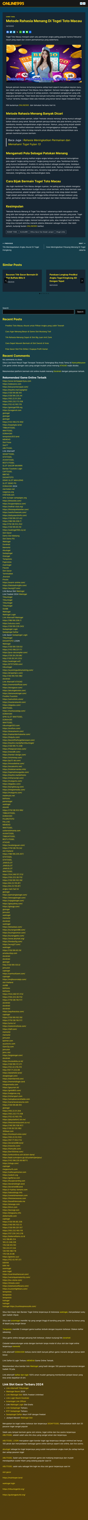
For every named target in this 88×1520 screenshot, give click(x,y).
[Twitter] (84, 3)
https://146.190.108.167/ (13, 1125)
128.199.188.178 (9, 1251)
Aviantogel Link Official (16, 1401)
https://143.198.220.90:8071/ (15, 1160)
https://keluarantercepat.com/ (15, 387)
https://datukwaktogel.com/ (14, 693)
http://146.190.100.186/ (12, 676)
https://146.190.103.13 (12, 1225)
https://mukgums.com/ (12, 781)
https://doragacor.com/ (12, 688)
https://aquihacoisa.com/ (13, 1011)
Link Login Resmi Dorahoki (17, 1398)
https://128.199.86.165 (12, 393)
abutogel (6, 1449)
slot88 (5, 985)
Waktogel (7, 541)
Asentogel (7, 565)
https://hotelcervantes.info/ (14, 769)
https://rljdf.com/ (10, 1029)
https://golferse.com (11, 1178)
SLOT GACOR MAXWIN (12, 466)
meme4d (6, 918)
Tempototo (7, 559)
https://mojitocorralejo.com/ (14, 979)
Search (6, 308)
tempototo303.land (11, 436)
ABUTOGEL (7, 448)
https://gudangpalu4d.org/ (14, 1495)
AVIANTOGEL (8, 460)
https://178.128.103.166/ (13, 810)
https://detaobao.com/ (12, 927)
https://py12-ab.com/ (12, 760)
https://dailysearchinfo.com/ (15, 515)
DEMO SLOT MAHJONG (13, 480)
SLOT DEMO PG (9, 483)
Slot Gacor (7, 533)
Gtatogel (6, 556)
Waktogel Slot (27, 1418)
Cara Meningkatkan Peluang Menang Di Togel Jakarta (65, 247)
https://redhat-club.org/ (13, 506)
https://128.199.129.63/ (13, 647)
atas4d (6, 807)
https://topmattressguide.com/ (16, 772)
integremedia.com (10, 1084)
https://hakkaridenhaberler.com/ (16, 734)
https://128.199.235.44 (12, 396)
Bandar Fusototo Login (12, 469)
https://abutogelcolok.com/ (14, 690)
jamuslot (6, 912)
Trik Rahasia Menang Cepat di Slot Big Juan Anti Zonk (28, 337)
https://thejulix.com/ (11, 737)
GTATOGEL (7, 457)
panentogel (7, 801)
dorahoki (6, 679)
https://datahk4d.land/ (12, 1073)
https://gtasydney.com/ (13, 904)
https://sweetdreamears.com (15, 1195)
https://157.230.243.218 (13, 1233)
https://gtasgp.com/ (11, 906)
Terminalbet (8, 574)
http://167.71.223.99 (11, 1070)
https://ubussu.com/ (11, 623)
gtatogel (6, 413)
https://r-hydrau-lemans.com (15, 1190)
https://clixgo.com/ (11, 1163)
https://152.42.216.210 (12, 1067)
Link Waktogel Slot (14, 1395)
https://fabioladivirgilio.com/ (15, 585)
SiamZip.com (8, 1047)
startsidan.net (9, 489)
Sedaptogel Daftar (10, 632)
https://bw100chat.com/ (13, 1152)
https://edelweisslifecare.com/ (16, 1286)
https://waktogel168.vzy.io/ (14, 530)
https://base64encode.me (14, 1201)
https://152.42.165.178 (12, 404)
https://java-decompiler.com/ (15, 652)
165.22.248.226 (9, 1242)
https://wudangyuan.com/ (14, 845)
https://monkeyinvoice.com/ (14, 1134)
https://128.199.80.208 (12, 1222)
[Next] (82, 280)
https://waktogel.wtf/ (12, 661)
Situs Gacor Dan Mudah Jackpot (42, 232)
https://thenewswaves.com (14, 1198)
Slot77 (5, 445)
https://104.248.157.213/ (13, 874)
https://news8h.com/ (11, 752)
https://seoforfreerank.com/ (14, 512)
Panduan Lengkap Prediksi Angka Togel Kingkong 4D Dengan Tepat (63, 277)
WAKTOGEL (8, 431)
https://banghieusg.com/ (13, 787)
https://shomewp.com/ (12, 758)
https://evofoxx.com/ (11, 728)
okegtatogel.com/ (10, 1076)
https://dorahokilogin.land (14, 1184)
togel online (60, 232)
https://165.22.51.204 (12, 398)
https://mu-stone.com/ (12, 1280)
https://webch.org (10, 1175)
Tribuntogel (7, 597)
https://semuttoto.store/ (13, 699)
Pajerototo (7, 562)
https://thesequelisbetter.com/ (16, 509)
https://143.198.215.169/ (13, 422)
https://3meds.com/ (11, 1283)
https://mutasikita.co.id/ (13, 1061)
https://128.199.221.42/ (12, 518)
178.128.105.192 (9, 1245)
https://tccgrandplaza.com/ (14, 504)
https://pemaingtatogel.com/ (15, 895)
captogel (6, 971)
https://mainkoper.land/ (13, 1478)
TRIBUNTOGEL (9, 428)
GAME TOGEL (10, 17)
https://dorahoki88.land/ (13, 1143)
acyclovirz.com (9, 1044)
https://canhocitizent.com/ (14, 974)
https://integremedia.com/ (14, 790)
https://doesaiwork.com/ (13, 731)
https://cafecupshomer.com (14, 1172)
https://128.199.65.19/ (12, 527)
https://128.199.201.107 (13, 1227)
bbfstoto (6, 798)
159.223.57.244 (9, 1248)
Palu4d (6, 568)
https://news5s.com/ (11, 1146)
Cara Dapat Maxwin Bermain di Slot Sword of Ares (27, 343)
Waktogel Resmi (13, 1391)
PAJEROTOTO (8, 819)
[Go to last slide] (6, 280)
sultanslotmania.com (11, 831)
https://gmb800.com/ (12, 1090)
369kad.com (8, 1131)
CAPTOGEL (7, 471)
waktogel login (9, 1483)
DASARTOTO (8, 477)
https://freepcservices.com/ (14, 749)
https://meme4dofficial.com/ (15, 685)
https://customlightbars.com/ (15, 1289)
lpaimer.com (8, 1041)
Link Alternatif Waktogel (13, 617)
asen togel (7, 1271)
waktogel (6, 804)
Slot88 (5, 609)
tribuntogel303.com (11, 725)
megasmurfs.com (10, 1169)
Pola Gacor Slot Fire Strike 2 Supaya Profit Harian (26, 349)
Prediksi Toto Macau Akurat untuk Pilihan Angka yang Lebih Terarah (34, 326)
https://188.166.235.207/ (13, 854)
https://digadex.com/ (12, 705)
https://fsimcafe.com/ (12, 1149)
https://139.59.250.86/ (12, 655)
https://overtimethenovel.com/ (16, 1274)
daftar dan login (22, 1375)
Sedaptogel (7, 553)
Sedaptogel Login (10, 629)
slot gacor (7, 1472)
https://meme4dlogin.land (14, 1082)
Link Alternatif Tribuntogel (17, 1388)
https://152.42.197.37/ (12, 1260)
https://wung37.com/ (11, 588)
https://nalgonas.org (11, 1093)
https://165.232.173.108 (13, 401)
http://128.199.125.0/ (11, 965)
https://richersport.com (12, 1096)
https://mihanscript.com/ (13, 778)
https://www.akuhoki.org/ (13, 939)
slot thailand (8, 851)
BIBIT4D (6, 474)
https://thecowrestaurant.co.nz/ (16, 1122)
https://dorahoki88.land (13, 1187)
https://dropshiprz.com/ (13, 673)
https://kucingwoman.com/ (14, 933)
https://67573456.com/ (13, 664)
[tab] (39, 293)
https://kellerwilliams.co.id (14, 1236)
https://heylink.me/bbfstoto (14, 775)
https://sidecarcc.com (12, 384)
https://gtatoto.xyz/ (11, 1257)
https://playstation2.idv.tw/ (14, 1119)
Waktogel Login (9, 614)
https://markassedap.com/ (14, 711)
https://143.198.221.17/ (12, 649)
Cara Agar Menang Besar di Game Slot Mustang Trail (28, 331)
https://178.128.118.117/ (12, 1000)
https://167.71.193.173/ (12, 1140)
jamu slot (6, 1052)
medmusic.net (9, 796)
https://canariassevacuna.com (16, 1102)
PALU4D (6, 822)
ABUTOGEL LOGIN (11, 1441)
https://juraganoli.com (12, 410)
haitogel (6, 1300)
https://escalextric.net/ (12, 766)
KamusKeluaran (78, 363)
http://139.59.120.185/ (12, 1128)
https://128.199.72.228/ (13, 746)
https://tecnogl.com (11, 1210)
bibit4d (6, 1263)
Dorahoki (57, 371)
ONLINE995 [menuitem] (24, 105)
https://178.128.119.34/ (12, 848)
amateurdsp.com (10, 953)
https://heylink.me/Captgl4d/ (15, 390)
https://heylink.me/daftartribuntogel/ (18, 743)
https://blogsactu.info (12, 1213)
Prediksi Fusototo (10, 696)
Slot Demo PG (9, 539)
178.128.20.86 (9, 1254)
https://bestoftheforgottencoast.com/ (19, 740)
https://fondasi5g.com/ (12, 941)
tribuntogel (7, 667)
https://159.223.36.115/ (12, 877)
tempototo (7, 1292)
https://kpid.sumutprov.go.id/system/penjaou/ (22, 1157)
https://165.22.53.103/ (12, 1137)
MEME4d (31, 1360)
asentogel (7, 1268)
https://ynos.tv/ (9, 1023)
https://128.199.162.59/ (12, 880)
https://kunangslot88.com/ (14, 930)
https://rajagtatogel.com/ (13, 901)
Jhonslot (6, 577)
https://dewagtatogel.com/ (14, 898)
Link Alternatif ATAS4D (12, 682)
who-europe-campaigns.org (15, 498)
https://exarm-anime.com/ (14, 582)
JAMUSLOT (8, 863)
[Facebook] (81, 3)
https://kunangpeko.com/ (13, 936)
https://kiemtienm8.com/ (13, 1079)
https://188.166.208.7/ (12, 521)
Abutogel (6, 550)
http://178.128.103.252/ (12, 524)
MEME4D (6, 439)
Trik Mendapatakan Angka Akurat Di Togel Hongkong (21, 247)
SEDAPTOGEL (8, 454)
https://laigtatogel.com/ (13, 1055)
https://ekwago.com (11, 1204)
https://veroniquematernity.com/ (16, 1277)
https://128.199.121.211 (12, 1064)
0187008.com (8, 495)
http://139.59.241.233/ (12, 658)
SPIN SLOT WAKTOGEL (13, 717)
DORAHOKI (7, 433)
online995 (24, 232)
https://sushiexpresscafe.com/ (23, 1306)
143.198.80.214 (9, 1239)
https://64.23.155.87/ (12, 883)
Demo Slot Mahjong (11, 536)
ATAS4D (63, 366)
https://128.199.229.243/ (13, 626)
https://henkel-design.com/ (14, 755)
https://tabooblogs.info (12, 1192)
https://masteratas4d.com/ (14, 702)
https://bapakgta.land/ (12, 425)
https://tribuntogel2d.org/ (13, 1489)
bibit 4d (6, 1265)
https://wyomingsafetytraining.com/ (18, 670)
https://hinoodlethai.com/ (13, 763)
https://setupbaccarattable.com (16, 1099)
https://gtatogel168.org (12, 407)
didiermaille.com (10, 1216)
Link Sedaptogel (13, 1408)
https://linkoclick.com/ (12, 501)
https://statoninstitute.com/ (14, 1026)
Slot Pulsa (7, 442)
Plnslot (5, 579)
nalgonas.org (8, 492)
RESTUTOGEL (9, 463)
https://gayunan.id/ (11, 1087)
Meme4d (6, 547)
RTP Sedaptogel (13, 1411)
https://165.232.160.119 (13, 1230)
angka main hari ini (11, 889)
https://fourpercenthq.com (14, 1181)
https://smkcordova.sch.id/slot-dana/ (19, 1155)
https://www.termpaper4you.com (17, 381)
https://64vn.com (10, 1207)
